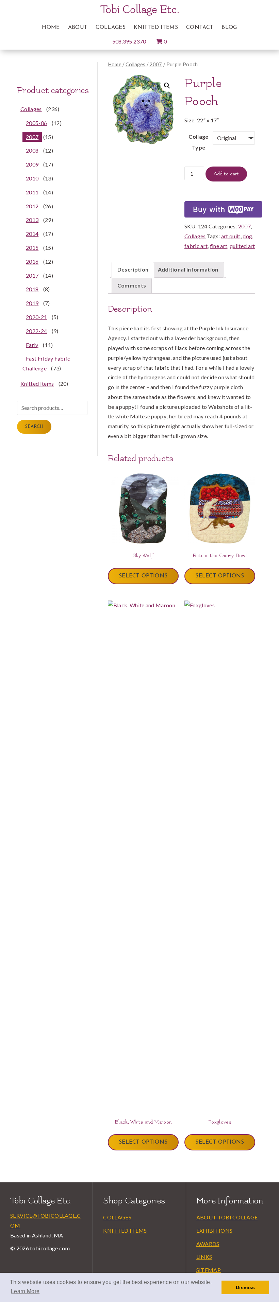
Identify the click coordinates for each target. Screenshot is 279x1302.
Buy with (209, 209)
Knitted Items (156, 27)
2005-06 (36, 123)
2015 (32, 247)
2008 (32, 150)
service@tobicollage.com (45, 1220)
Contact (199, 27)
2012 (32, 206)
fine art (219, 246)
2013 (32, 219)
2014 (32, 233)
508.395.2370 (129, 41)
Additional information (188, 269)
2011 (32, 192)
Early (32, 345)
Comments (131, 285)
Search (34, 426)
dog (247, 236)
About (78, 27)
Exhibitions (214, 1230)
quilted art (242, 246)
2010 (32, 178)
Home (51, 27)
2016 (32, 261)
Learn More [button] (25, 1291)
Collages (111, 27)
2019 (32, 303)
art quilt (231, 236)
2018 (32, 289)
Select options (143, 576)
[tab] (133, 270)
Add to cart (226, 174)
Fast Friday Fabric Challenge (46, 363)
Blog (229, 27)
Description (133, 269)
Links (204, 1256)
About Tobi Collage (227, 1217)
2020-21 (36, 317)
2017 (32, 275)
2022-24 (36, 331)
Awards (207, 1243)
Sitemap (208, 1270)
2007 (155, 64)
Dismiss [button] (245, 1287)
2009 (32, 164)
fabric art (196, 246)
